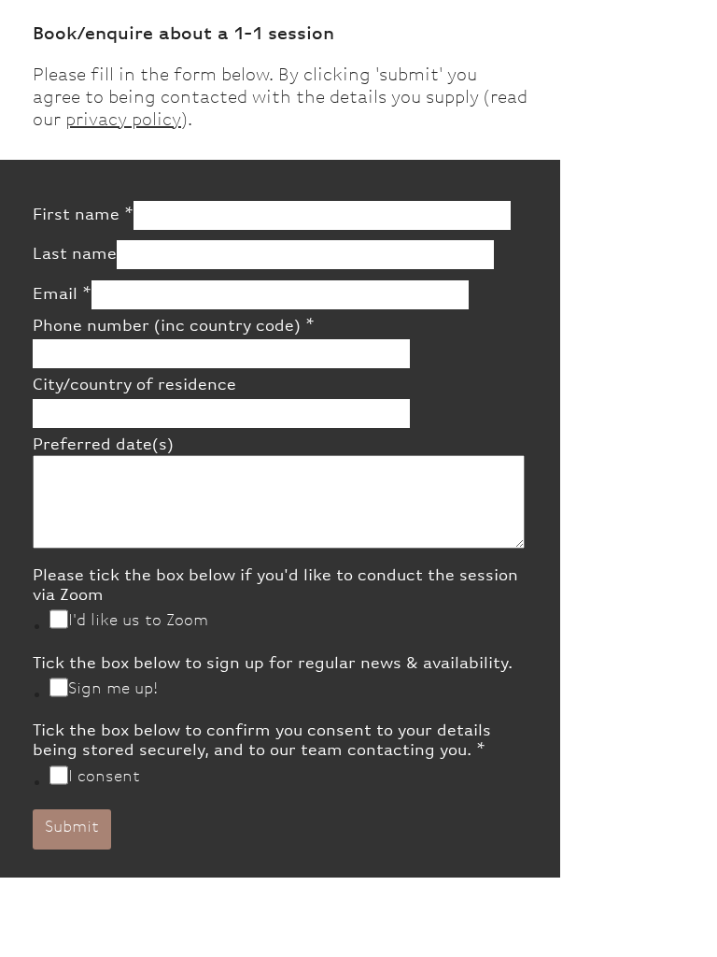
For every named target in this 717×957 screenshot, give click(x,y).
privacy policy (123, 120)
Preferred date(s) (103, 444)
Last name (75, 254)
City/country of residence (134, 385)
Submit (72, 827)
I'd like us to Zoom (138, 620)
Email (62, 294)
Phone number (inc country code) (174, 326)
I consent (104, 776)
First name (83, 215)
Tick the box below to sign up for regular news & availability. (273, 663)
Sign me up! (113, 688)
